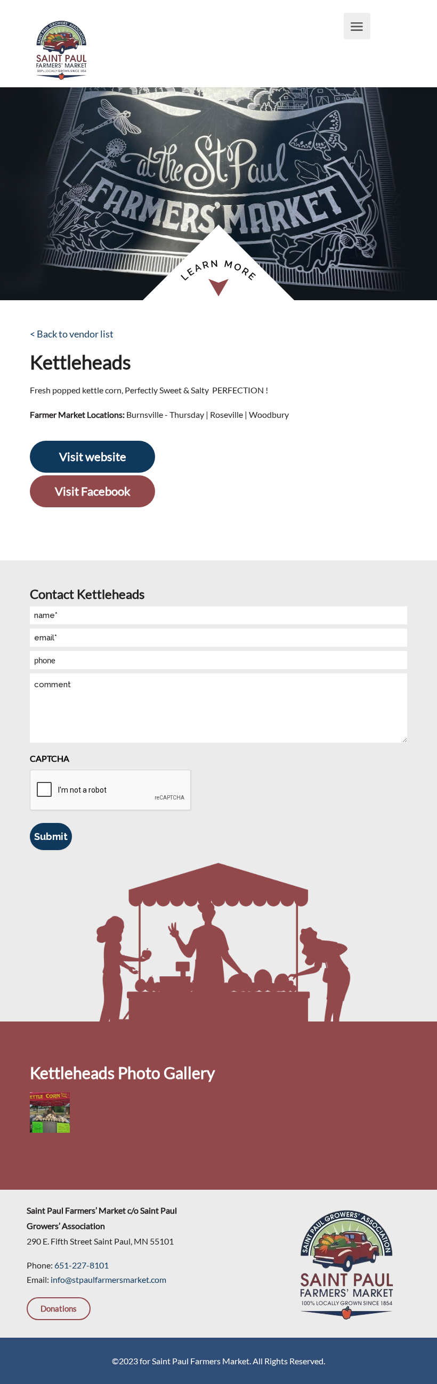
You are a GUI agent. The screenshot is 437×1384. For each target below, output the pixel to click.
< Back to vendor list (72, 334)
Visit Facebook (93, 491)
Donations (59, 1308)
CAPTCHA (49, 758)
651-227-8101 (81, 1265)
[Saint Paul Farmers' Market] (61, 49)
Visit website (92, 456)
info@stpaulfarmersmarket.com (108, 1279)
